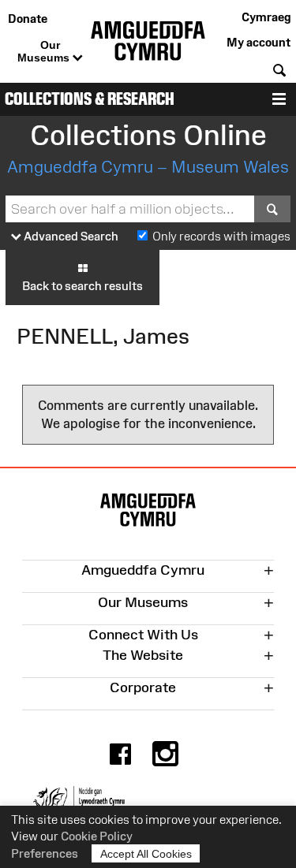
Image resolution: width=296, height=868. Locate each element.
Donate (27, 18)
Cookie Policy (97, 836)
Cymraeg (266, 17)
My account (258, 42)
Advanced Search (69, 236)
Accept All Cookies (146, 854)
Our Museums (45, 51)
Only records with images (221, 236)
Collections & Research (89, 99)
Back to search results (82, 285)
